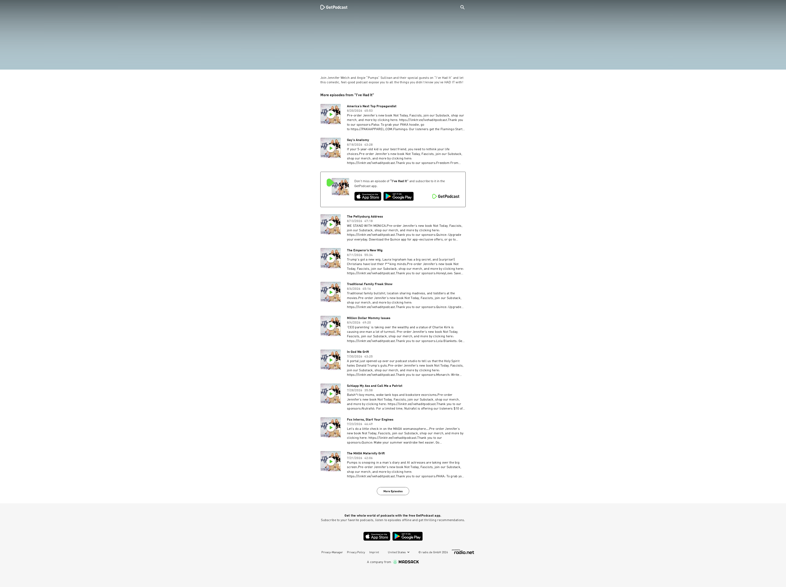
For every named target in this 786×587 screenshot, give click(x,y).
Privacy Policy (356, 552)
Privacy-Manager (332, 552)
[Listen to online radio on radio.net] (463, 551)
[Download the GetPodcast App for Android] (398, 196)
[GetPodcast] (331, 7)
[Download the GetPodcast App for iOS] (367, 196)
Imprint (374, 552)
